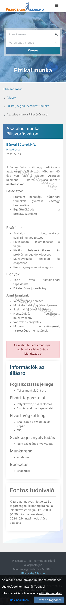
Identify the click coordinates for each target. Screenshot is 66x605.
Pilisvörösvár (13, 149)
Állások (11, 97)
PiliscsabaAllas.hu (33, 573)
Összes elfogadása (49, 600)
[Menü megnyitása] (57, 5)
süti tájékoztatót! (50, 593)
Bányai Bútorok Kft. (21, 144)
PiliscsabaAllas (12, 89)
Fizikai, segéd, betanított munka (28, 106)
